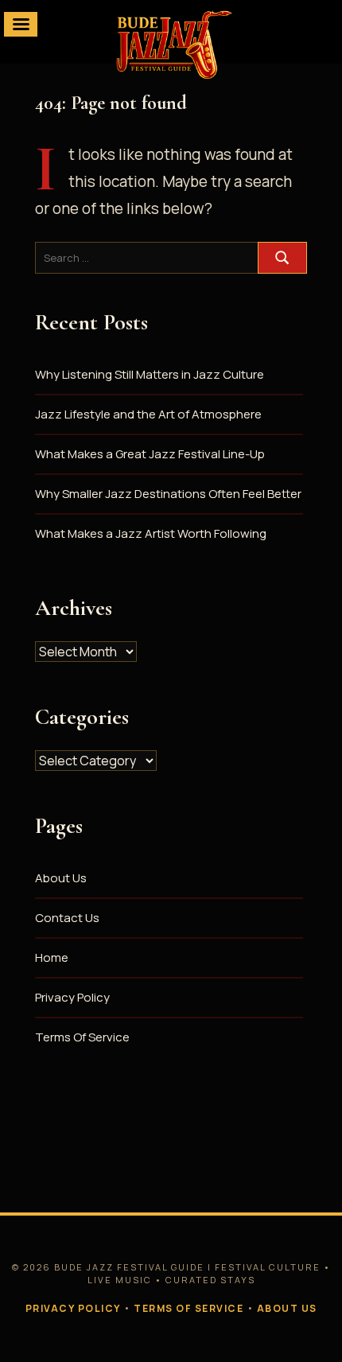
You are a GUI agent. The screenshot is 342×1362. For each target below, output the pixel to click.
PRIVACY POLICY (73, 1308)
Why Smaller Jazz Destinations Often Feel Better (168, 493)
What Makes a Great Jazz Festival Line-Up (150, 454)
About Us (61, 878)
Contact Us (67, 917)
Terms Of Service (82, 1037)
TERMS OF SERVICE (188, 1308)
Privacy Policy (72, 997)
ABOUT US (287, 1308)
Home (51, 957)
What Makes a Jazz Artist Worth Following (150, 533)
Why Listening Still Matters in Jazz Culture (149, 374)
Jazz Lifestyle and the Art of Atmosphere (148, 414)
